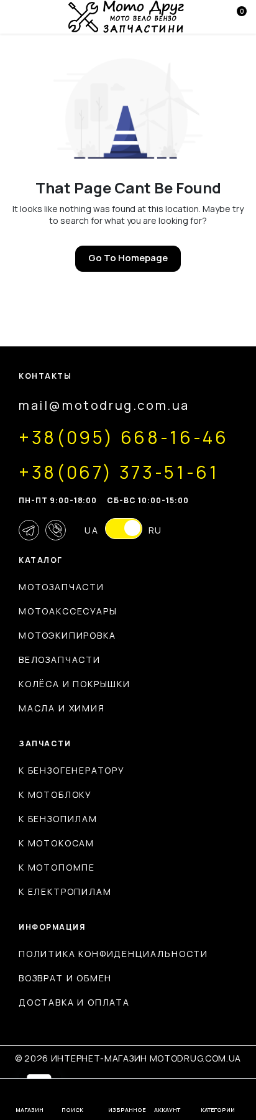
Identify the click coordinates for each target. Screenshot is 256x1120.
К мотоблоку (55, 794)
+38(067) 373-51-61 (119, 472)
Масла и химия (62, 708)
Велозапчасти (60, 659)
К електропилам (65, 891)
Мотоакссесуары (68, 611)
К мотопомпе (57, 867)
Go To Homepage (128, 257)
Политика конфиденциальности (113, 954)
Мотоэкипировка (67, 635)
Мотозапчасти (61, 587)
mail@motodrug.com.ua (104, 405)
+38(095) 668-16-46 (124, 437)
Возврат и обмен (65, 978)
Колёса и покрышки (74, 684)
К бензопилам (58, 819)
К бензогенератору (72, 770)
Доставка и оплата (74, 1002)
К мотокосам (56, 843)
